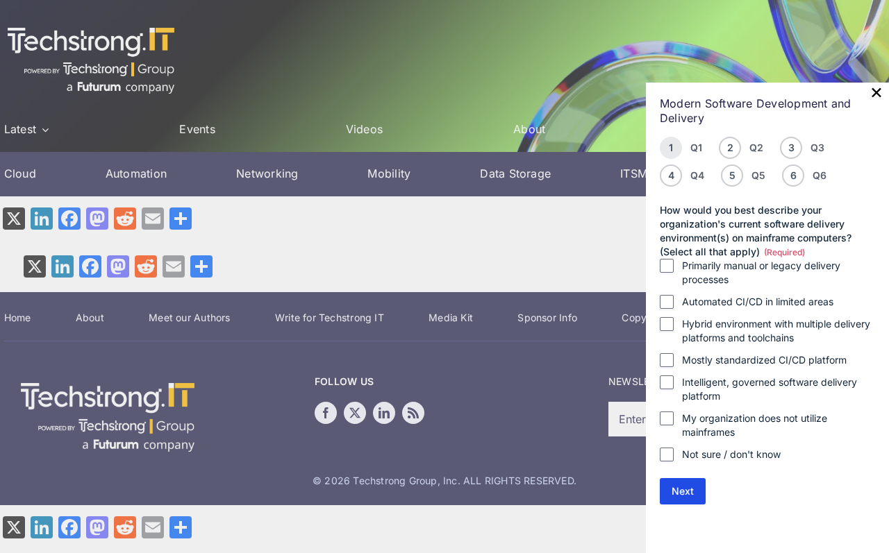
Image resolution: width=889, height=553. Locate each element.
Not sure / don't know (731, 454)
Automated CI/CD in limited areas (757, 301)
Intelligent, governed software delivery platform (769, 389)
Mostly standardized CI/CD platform (764, 360)
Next (683, 491)
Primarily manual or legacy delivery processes (761, 272)
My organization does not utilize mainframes (754, 425)
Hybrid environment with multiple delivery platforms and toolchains (776, 330)
